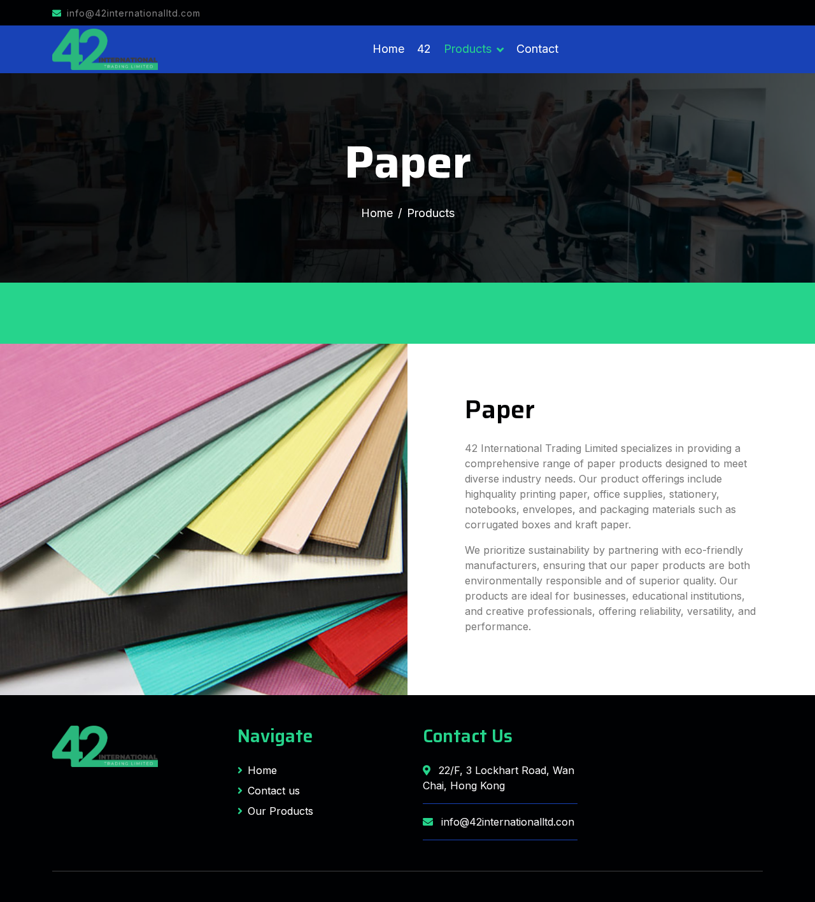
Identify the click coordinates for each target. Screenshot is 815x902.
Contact (537, 48)
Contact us (274, 790)
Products (468, 48)
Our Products (280, 811)
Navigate (275, 736)
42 (424, 48)
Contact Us (468, 736)
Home (388, 48)
